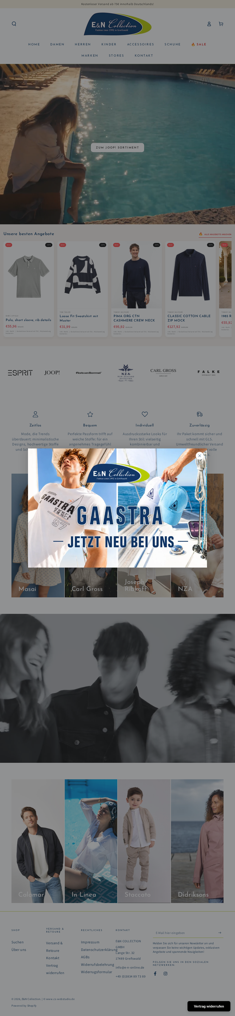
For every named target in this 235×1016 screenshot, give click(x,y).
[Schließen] (200, 456)
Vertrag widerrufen (209, 1006)
